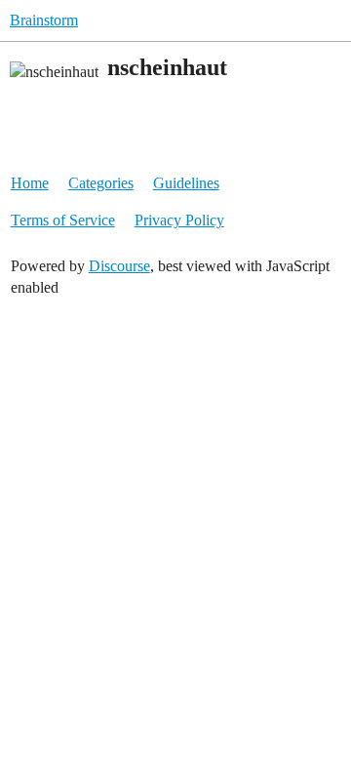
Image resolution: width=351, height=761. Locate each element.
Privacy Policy (179, 220)
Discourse (119, 266)
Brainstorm (44, 20)
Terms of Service (63, 220)
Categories (101, 183)
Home (30, 183)
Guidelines (186, 183)
